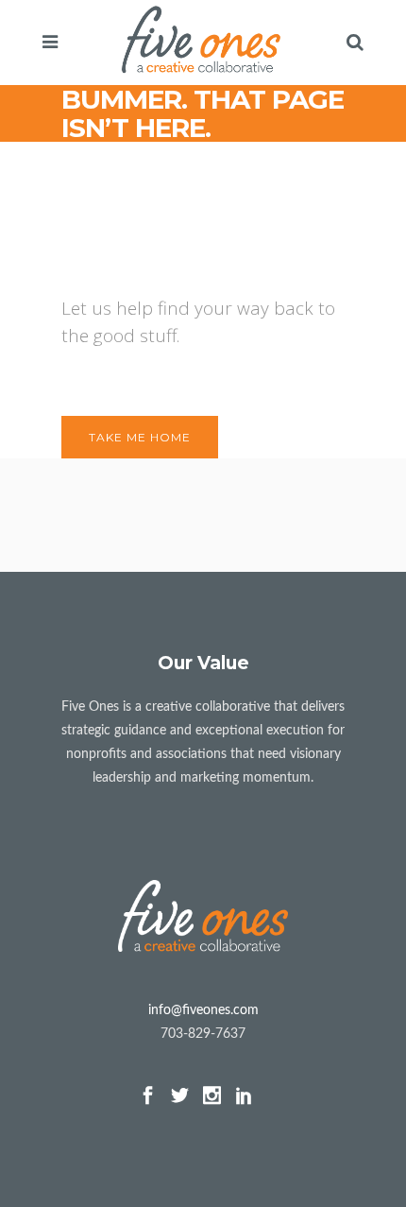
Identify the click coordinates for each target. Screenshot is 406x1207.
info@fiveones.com (203, 1010)
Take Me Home (140, 437)
